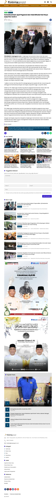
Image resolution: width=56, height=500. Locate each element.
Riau (7, 453)
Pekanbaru (10, 12)
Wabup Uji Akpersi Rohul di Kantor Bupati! (20, 419)
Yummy (8, 19)
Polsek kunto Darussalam (10, 467)
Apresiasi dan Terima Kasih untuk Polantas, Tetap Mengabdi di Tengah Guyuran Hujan (27, 151)
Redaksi (6, 483)
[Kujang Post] (15, 2)
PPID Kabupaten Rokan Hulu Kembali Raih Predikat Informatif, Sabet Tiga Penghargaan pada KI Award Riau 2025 (27, 166)
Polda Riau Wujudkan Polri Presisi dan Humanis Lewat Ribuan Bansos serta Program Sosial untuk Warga (44, 166)
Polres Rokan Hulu (8, 465)
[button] (45, 2)
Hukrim (6, 12)
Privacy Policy (7, 481)
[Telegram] (48, 133)
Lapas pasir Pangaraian (9, 471)
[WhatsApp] (50, 133)
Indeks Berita (7, 477)
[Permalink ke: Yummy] (5, 20)
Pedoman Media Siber (9, 479)
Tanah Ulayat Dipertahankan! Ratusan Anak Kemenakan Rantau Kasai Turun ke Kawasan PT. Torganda (30, 424)
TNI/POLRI (8, 449)
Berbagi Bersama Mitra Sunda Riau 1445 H (20, 409)
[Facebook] (42, 133)
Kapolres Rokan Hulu (9, 463)
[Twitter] (45, 133)
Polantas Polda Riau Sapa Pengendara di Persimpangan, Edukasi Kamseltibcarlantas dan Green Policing (44, 151)
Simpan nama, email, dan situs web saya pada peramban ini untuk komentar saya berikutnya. (28, 193)
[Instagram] (15, 489)
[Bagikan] (50, 20)
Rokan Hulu (8, 451)
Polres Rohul (7, 469)
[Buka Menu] (48, 2)
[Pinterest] (10, 489)
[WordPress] (13, 489)
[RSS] (18, 489)
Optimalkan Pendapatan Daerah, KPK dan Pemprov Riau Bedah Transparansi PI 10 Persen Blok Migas (11, 166)
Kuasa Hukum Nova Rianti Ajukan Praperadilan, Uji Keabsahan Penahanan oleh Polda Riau (11, 151)
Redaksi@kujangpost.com (13, 443)
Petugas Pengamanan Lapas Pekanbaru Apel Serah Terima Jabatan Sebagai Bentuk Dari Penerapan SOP (29, 414)
